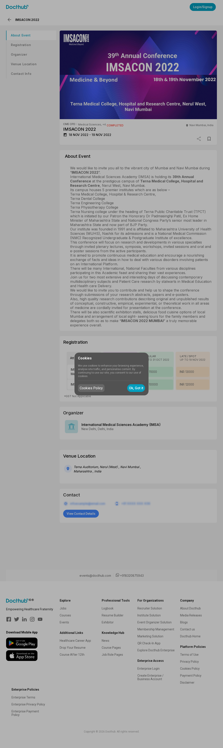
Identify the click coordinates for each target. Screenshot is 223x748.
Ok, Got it (136, 388)
